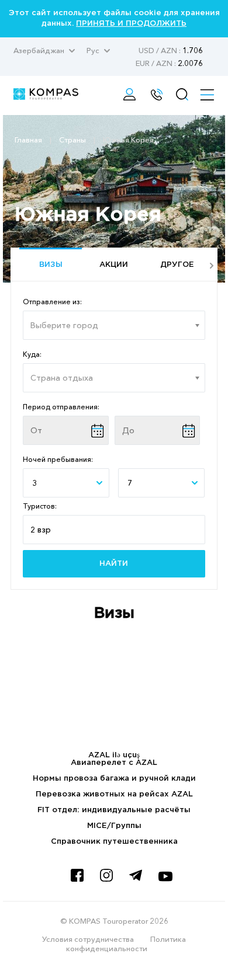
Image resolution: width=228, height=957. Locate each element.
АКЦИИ (113, 265)
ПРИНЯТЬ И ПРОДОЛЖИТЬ (131, 23)
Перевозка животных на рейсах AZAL (114, 794)
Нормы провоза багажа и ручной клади (114, 778)
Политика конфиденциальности (126, 943)
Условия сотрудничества (88, 939)
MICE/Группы (114, 826)
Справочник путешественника (114, 841)
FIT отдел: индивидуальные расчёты (114, 810)
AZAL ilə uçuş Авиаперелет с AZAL (114, 759)
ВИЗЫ (51, 265)
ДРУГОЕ (177, 265)
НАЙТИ (113, 564)
